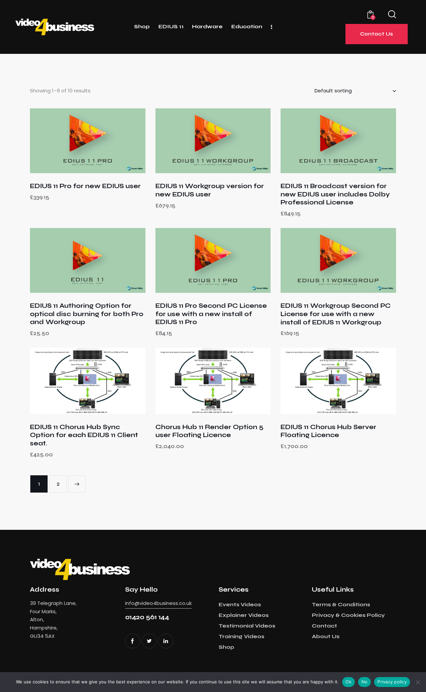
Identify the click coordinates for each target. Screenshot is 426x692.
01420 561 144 (147, 617)
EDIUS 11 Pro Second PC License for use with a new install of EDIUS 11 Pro (211, 314)
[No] (417, 682)
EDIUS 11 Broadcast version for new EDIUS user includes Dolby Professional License (335, 194)
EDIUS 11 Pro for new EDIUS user (85, 186)
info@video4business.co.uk (158, 603)
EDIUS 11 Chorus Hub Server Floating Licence (328, 431)
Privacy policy (392, 681)
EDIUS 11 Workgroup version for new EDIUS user (209, 190)
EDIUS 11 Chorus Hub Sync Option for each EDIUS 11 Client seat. (84, 435)
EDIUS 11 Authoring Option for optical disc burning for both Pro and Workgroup (86, 314)
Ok (348, 681)
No (364, 681)
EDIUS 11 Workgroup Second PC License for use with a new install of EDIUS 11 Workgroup (336, 314)
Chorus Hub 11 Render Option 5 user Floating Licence (209, 431)
